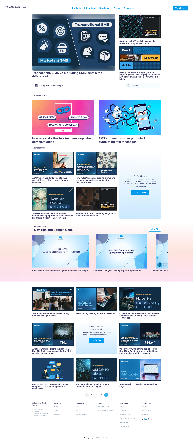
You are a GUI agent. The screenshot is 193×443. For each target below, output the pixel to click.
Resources (129, 8)
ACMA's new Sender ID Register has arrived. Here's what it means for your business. (50, 180)
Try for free (96, 340)
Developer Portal (125, 414)
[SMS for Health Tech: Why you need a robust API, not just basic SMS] (140, 26)
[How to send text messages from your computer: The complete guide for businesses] (53, 369)
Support (144, 406)
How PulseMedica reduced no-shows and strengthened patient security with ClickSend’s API (95, 180)
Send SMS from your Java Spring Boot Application (117, 271)
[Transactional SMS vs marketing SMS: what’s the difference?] (73, 42)
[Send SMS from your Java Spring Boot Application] (121, 251)
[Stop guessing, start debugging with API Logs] (140, 369)
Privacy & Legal (89, 438)
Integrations (90, 8)
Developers (104, 8)
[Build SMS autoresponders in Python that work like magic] (60, 251)
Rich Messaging (81, 414)
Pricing (117, 8)
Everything (56, 86)
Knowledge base (125, 426)
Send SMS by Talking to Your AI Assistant (96, 313)
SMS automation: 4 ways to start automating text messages (122, 140)
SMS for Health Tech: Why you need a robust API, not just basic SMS (137, 42)
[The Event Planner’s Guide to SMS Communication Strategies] (96, 369)
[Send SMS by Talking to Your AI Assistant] (96, 299)
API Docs (123, 410)
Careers (56, 410)
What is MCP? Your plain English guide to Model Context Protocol (96, 214)
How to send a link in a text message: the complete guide (61, 140)
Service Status (146, 410)
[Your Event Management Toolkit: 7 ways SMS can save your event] (53, 299)
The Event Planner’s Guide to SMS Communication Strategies (92, 385)
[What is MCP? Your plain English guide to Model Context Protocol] (96, 198)
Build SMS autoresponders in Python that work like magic (60, 271)
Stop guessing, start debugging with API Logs (138, 385)
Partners (57, 414)
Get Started (180, 8)
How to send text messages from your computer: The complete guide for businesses (50, 386)
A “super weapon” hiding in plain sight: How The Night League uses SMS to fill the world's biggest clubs (52, 351)
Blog (121, 406)
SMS (77, 406)
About (56, 406)
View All (154, 229)
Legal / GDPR (146, 414)
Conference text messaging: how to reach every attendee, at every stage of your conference (139, 315)
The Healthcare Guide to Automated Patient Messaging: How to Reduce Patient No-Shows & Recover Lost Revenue (52, 215)
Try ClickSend (140, 192)
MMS (78, 410)
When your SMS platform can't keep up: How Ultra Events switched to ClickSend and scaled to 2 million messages (138, 351)
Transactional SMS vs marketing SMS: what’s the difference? (67, 74)
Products (76, 8)
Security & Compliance (127, 418)
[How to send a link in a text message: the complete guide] (63, 117)
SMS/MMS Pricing (104, 406)
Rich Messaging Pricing (105, 410)
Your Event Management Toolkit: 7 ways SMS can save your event (51, 314)
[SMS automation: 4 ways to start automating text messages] (130, 117)
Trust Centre (124, 422)
